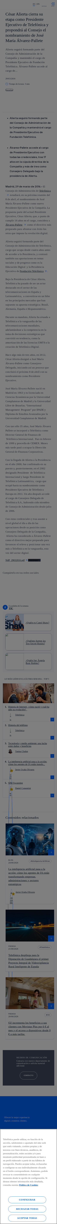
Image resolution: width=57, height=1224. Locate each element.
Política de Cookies (28, 1185)
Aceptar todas (27, 1218)
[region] (28, 1176)
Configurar (27, 1199)
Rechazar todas (27, 1209)
